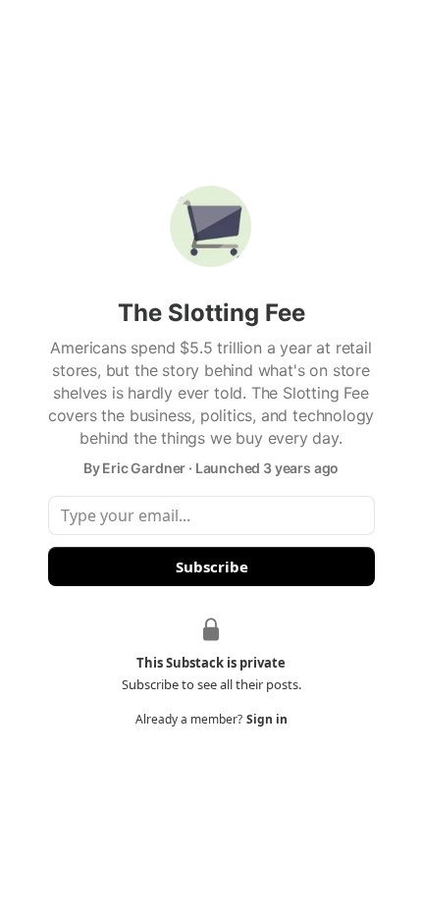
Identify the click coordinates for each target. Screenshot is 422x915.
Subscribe (211, 566)
